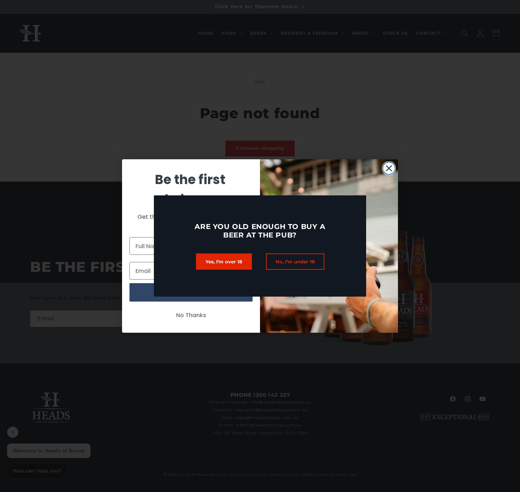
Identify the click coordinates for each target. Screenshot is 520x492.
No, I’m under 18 (295, 261)
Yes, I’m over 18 (224, 261)
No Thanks (191, 315)
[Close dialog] (389, 168)
